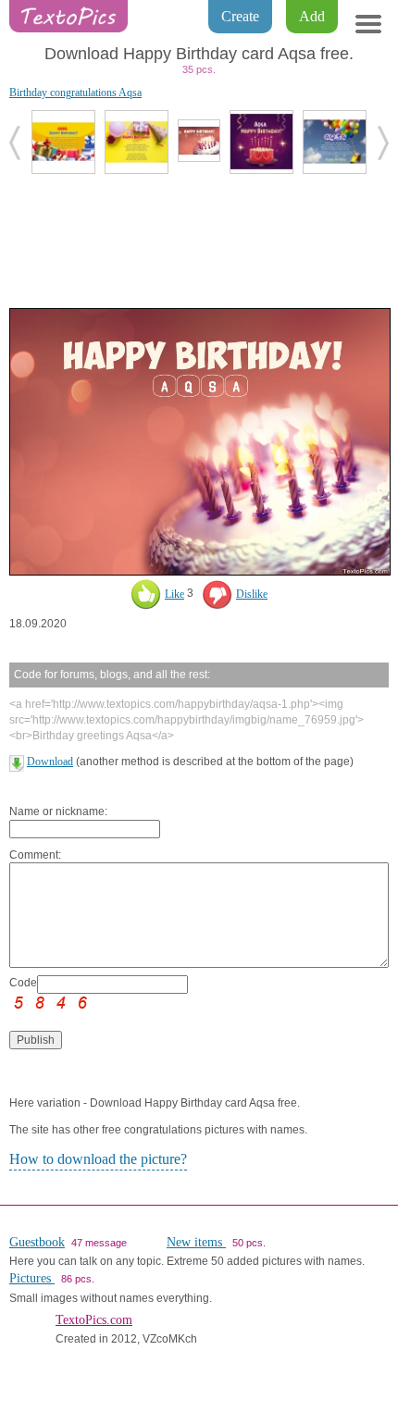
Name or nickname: (58, 811)
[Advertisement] (199, 238)
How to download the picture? (98, 1159)
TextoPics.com (94, 1320)
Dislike (251, 594)
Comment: (35, 854)
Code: (23, 982)
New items (196, 1242)
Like (174, 594)
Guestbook (37, 1242)
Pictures (32, 1278)
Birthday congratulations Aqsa (75, 92)
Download (50, 761)
